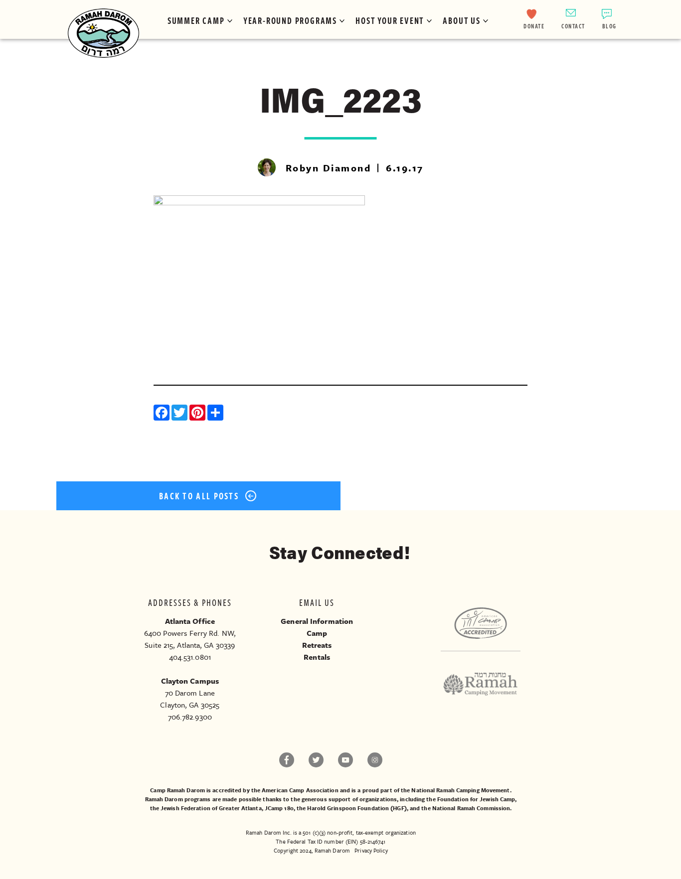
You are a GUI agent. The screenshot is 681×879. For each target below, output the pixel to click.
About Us (461, 20)
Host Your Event (389, 20)
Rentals (317, 656)
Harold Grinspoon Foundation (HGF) (356, 808)
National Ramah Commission (471, 808)
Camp (317, 632)
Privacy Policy (370, 850)
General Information (317, 620)
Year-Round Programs (290, 20)
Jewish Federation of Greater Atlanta (211, 808)
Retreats (317, 644)
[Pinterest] (198, 414)
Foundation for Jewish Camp (476, 799)
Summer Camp (196, 20)
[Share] (216, 414)
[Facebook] (162, 414)
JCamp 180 (279, 808)
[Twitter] (180, 414)
